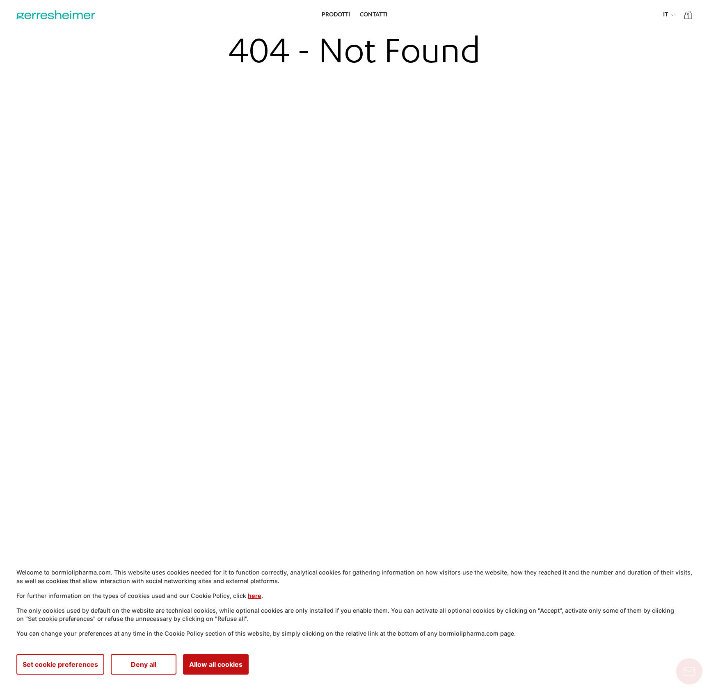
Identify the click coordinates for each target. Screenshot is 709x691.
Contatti (373, 15)
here (254, 595)
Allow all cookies (215, 664)
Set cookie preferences (60, 664)
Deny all (143, 664)
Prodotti (336, 15)
